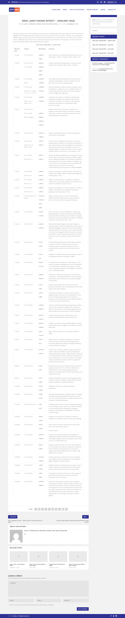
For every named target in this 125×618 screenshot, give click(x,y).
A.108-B (41, 212)
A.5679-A (41, 434)
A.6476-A (41, 481)
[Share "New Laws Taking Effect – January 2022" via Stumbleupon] (59, 509)
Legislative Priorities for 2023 (57, 565)
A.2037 (40, 366)
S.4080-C (41, 117)
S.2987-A (41, 438)
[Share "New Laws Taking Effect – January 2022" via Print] (66, 509)
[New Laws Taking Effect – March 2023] (78, 556)
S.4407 (40, 382)
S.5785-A (41, 228)
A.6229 (40, 445)
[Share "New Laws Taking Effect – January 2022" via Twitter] (39, 509)
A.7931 (40, 331)
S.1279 (40, 398)
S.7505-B (41, 125)
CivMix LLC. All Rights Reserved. (21, 616)
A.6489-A (41, 274)
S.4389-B (41, 67)
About (65, 9)
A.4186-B (41, 305)
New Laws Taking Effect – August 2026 (103, 40)
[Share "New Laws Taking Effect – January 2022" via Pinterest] (49, 509)
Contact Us (112, 9)
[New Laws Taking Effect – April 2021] (39, 556)
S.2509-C (41, 175)
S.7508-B (41, 83)
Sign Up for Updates (77, 9)
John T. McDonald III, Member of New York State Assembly (41, 24)
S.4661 (40, 297)
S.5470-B (41, 200)
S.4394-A (41, 461)
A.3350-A (41, 349)
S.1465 (40, 246)
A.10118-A (41, 196)
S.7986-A (41, 137)
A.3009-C (41, 171)
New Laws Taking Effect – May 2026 (102, 53)
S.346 (40, 288)
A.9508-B (41, 79)
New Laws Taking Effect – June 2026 (103, 49)
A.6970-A (41, 323)
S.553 (40, 370)
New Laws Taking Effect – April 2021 (38, 565)
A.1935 (40, 339)
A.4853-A (41, 55)
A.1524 (40, 254)
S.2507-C (41, 145)
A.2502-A (41, 224)
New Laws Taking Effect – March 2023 (77, 565)
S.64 (40, 258)
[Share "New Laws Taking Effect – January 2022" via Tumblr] (46, 509)
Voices (103, 9)
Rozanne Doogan (97, 63)
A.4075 (41, 465)
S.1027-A (41, 335)
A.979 (40, 204)
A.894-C (41, 262)
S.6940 (40, 75)
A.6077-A (41, 315)
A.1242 (40, 285)
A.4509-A (41, 113)
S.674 (40, 408)
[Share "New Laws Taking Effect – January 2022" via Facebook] (35, 509)
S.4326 (40, 428)
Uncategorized (71, 24)
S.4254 (40, 469)
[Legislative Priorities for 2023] (58, 556)
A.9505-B (41, 121)
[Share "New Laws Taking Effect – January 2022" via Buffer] (56, 509)
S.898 (40, 207)
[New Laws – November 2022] (19, 556)
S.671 (40, 343)
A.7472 (40, 386)
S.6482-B (41, 327)
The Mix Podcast (92, 9)
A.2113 (40, 378)
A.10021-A (41, 133)
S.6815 (40, 477)
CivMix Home (56, 9)
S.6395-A (41, 309)
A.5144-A (41, 457)
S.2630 (40, 420)
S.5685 (40, 59)
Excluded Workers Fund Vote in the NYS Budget (34, 2)
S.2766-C (41, 353)
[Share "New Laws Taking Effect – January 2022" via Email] (63, 509)
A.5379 (40, 424)
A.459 (40, 404)
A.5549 (40, 416)
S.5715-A (41, 266)
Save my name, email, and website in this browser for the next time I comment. (32, 605)
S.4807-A (41, 485)
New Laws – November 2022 (17, 565)
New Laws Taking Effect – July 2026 (102, 45)
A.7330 (40, 293)
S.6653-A (41, 278)
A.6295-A (41, 63)
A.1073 (40, 242)
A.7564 (40, 473)
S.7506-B (41, 91)
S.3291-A (41, 319)
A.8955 (40, 71)
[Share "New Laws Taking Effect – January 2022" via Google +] (42, 509)
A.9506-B (41, 87)
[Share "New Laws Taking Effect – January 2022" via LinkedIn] (52, 509)
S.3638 (40, 390)
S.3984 (40, 449)
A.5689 (40, 394)
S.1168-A (41, 216)
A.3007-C (41, 141)
